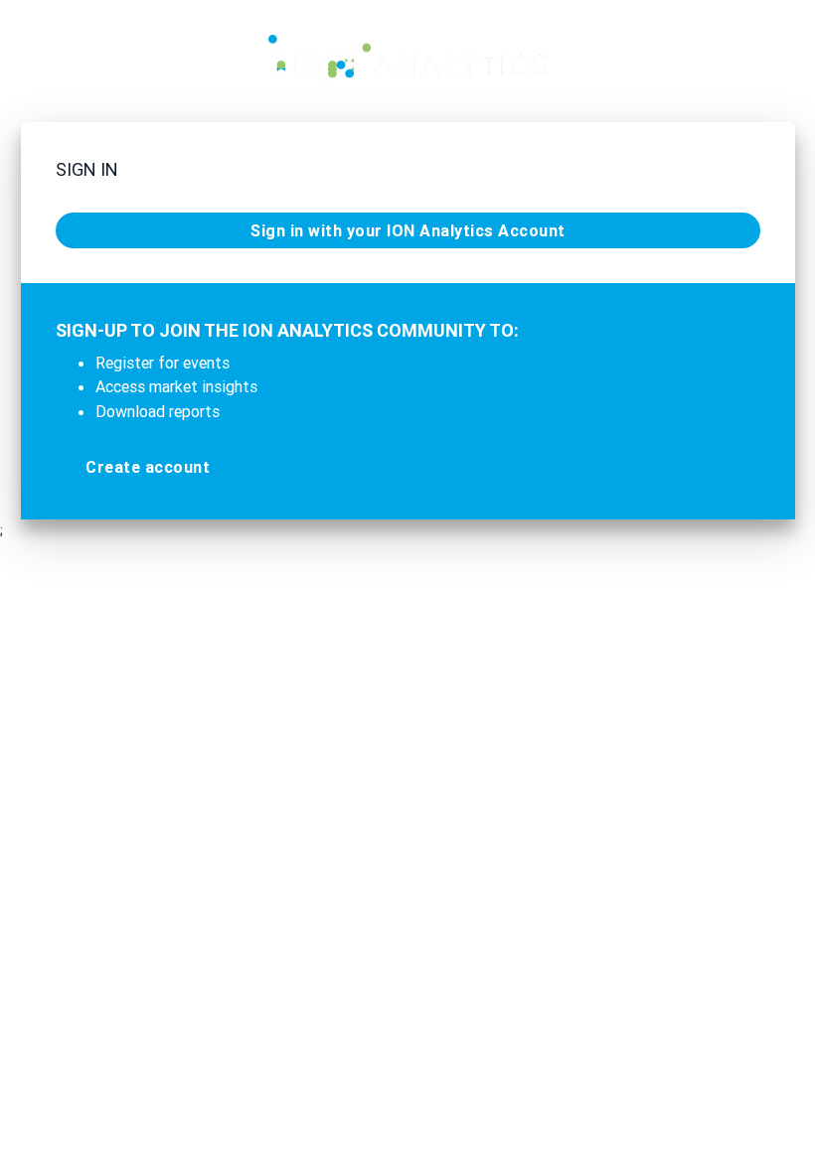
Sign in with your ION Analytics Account (408, 230)
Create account (147, 467)
